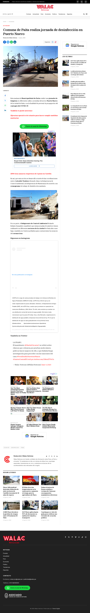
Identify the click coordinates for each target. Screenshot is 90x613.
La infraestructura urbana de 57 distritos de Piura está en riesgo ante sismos (79, 72)
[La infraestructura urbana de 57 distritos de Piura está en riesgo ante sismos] (65, 73)
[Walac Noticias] (45, 7)
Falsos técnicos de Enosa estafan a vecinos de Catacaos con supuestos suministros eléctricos (29, 1)
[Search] (84, 14)
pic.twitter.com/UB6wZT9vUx (42, 359)
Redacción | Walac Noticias (10, 37)
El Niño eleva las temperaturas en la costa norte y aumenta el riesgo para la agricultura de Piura (30, 491)
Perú (42, 14)
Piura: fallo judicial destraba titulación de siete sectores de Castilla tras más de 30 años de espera (11, 491)
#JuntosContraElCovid (22, 359)
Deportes (69, 14)
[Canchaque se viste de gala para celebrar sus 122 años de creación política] (49, 505)
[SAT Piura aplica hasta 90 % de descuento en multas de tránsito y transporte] (30, 505)
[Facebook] (5, 96)
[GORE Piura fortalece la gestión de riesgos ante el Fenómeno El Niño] (11, 505)
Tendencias (61, 14)
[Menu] (86, 14)
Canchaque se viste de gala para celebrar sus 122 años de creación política (49, 515)
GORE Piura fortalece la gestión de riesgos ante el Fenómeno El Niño (10, 515)
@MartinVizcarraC (32, 345)
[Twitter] (5, 100)
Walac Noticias (34, 329)
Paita (22, 447)
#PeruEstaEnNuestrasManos (28, 356)
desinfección (15, 447)
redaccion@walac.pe (16, 579)
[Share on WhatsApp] (11, 42)
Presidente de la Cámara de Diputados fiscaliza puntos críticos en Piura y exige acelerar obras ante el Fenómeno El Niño (79, 119)
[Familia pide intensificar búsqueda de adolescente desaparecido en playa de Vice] (65, 83)
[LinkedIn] (5, 110)
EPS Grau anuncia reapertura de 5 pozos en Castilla (31, 174)
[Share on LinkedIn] (14, 42)
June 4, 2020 (46, 365)
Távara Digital (56, 608)
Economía (48, 14)
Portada (28, 14)
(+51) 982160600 (14, 583)
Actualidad (36, 14)
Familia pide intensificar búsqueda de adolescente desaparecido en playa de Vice (78, 84)
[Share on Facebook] (4, 42)
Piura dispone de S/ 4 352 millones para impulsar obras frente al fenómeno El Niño (78, 96)
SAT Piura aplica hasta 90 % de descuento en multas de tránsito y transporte (30, 515)
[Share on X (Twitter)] (8, 42)
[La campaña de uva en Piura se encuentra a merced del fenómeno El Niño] (65, 108)
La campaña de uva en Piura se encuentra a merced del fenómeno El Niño (79, 107)
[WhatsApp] (5, 105)
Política (54, 14)
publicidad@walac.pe (30, 579)
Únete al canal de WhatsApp (36, 126)
